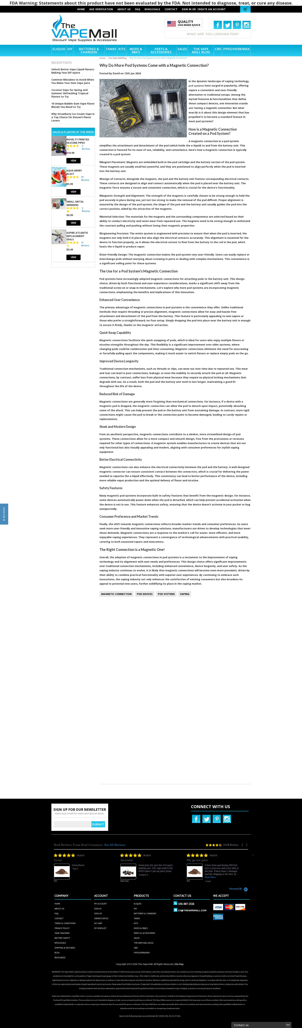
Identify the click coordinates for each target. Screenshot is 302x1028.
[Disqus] (175, 645)
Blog (57, 952)
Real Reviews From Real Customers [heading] (78, 844)
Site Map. (179, 964)
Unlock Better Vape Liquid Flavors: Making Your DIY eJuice (72, 71)
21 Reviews (85, 244)
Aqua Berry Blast (74, 172)
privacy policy (62, 928)
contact (171, 9)
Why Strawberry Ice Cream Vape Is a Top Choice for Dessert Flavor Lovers (73, 117)
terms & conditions (65, 923)
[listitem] (116, 870)
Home (102, 58)
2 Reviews (86, 209)
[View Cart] (245, 9)
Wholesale (60, 942)
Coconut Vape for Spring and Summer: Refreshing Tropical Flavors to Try (69, 93)
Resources (60, 957)
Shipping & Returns (65, 947)
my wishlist (100, 928)
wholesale (152, 9)
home (57, 903)
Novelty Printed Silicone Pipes (77, 141)
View (73, 160)
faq (137, 9)
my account (100, 903)
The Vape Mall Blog (117, 58)
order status (101, 918)
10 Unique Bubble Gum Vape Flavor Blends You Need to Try (73, 105)
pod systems (196, 85)
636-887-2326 (186, 903)
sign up (98, 913)
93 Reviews (85, 178)
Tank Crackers (62, 933)
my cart (98, 923)
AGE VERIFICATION (101, 9)
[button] (242, 844)
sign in (97, 908)
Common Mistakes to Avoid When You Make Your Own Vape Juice (72, 81)
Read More (179, 877)
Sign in (187, 9)
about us (124, 9)
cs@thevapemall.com (192, 910)
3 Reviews (86, 147)
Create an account (211, 9)
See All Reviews (114, 845)
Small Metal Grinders (75, 203)
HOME (81, 9)
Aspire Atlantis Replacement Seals (77, 236)
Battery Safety (62, 938)
